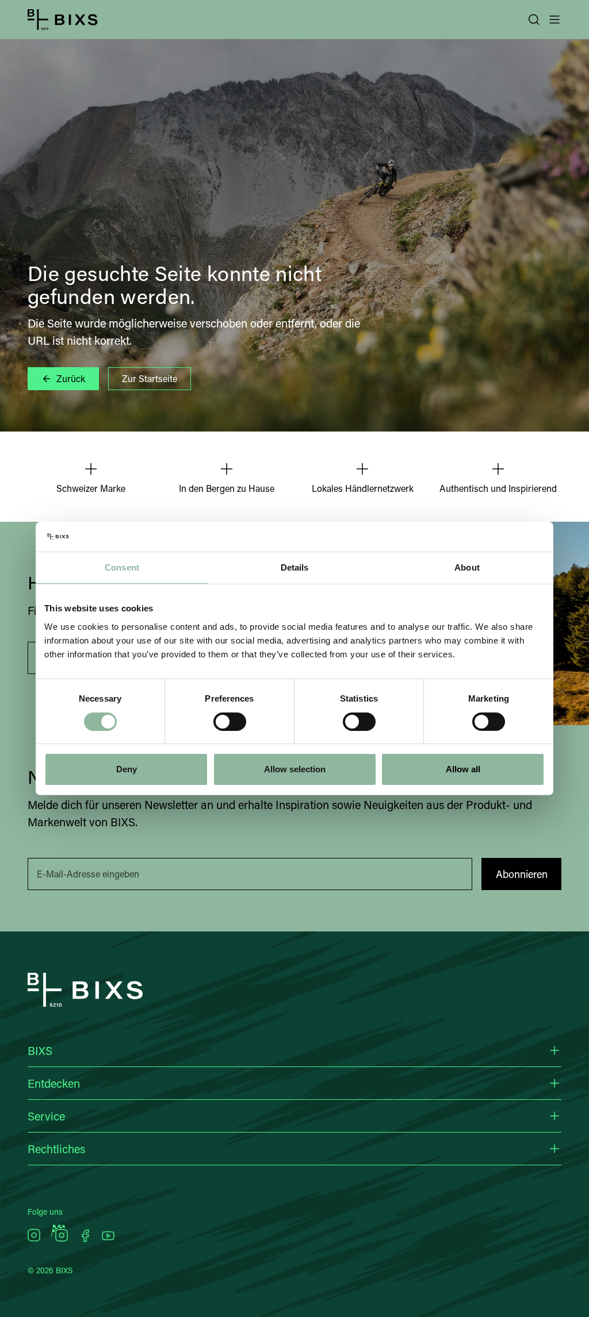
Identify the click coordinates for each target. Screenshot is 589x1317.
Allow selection (295, 769)
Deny (126, 769)
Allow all (463, 769)
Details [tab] (295, 567)
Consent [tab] (122, 567)
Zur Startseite (149, 378)
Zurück (70, 378)
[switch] (229, 722)
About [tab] (467, 567)
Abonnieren (522, 874)
